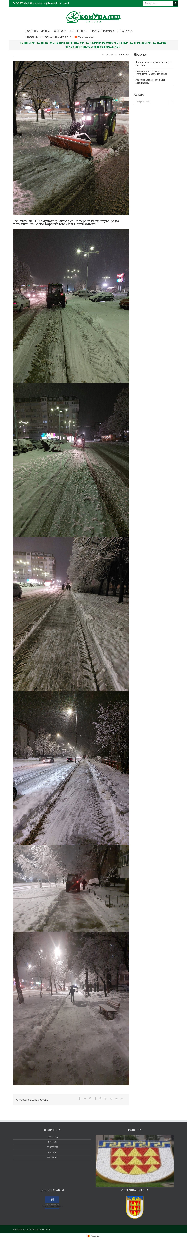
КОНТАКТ (52, 1157)
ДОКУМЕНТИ (78, 31)
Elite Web (46, 1229)
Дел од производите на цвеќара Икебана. (153, 63)
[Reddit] (111, 1098)
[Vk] (116, 1098)
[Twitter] (85, 1098)
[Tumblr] (95, 1098)
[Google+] (100, 1098)
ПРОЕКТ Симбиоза (102, 31)
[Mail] (122, 1098)
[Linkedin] (106, 1098)
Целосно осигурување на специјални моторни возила (151, 72)
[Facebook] (79, 1098)
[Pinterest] (90, 1098)
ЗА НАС (45, 31)
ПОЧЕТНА (31, 31)
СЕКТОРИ (60, 31)
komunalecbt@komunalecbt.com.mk (50, 3)
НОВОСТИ (52, 1152)
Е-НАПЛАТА (125, 31)
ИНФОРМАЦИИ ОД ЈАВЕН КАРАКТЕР (48, 37)
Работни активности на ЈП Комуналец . (150, 81)
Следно (123, 54)
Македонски (86, 37)
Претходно (110, 54)
